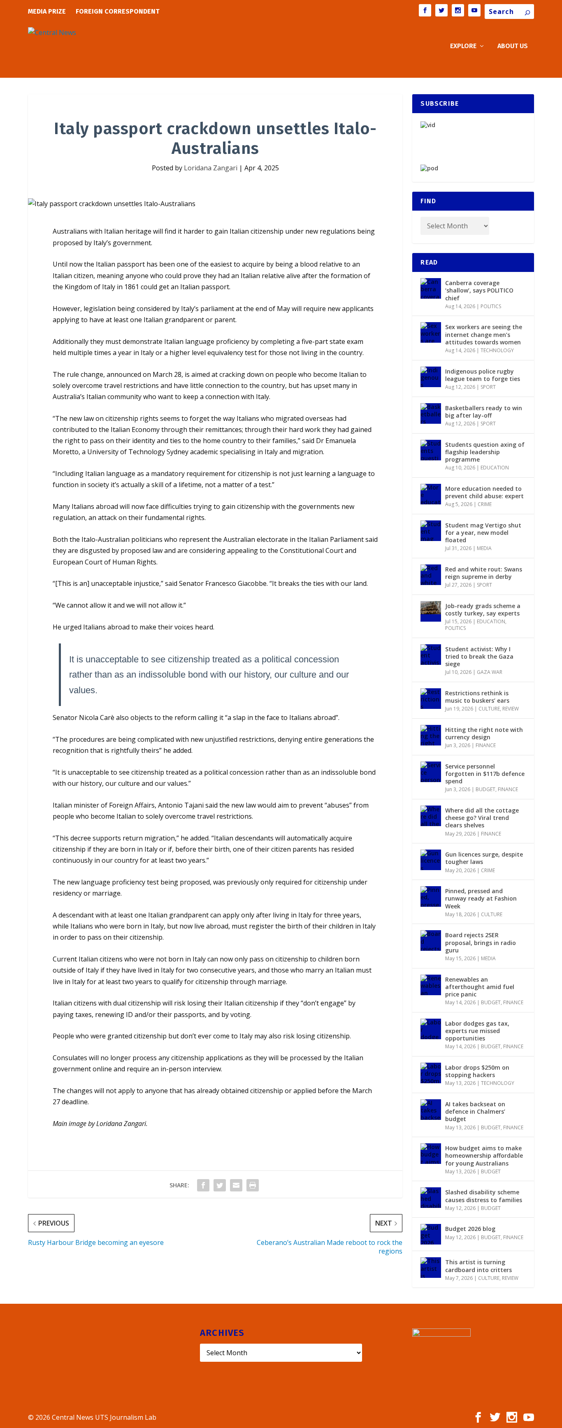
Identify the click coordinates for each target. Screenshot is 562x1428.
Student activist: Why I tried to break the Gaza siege (479, 656)
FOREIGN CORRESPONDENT (118, 11)
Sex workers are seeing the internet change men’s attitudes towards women (483, 334)
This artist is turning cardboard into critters (478, 1265)
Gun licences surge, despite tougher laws (484, 858)
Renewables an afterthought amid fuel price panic (479, 986)
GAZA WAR (489, 672)
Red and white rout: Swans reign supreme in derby (483, 572)
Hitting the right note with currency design (484, 733)
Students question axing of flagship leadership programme (485, 452)
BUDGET (485, 789)
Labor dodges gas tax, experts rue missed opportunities (477, 1030)
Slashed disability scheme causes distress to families (483, 1195)
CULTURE (489, 708)
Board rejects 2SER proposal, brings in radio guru (480, 942)
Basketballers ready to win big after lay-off (483, 411)
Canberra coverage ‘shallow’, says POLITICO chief (479, 290)
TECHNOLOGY (497, 350)
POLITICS (491, 306)
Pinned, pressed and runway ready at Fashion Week (481, 898)
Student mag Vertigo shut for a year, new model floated (483, 532)
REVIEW (510, 708)
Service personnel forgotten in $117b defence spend (485, 773)
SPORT (488, 386)
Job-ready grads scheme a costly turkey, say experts (482, 609)
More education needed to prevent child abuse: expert (484, 492)
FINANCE (486, 745)
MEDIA (484, 548)
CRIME (485, 504)
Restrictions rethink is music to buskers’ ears (477, 696)
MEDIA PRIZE (47, 11)
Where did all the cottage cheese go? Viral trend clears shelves (482, 817)
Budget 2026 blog (470, 1229)
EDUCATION (495, 467)
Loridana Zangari (210, 167)
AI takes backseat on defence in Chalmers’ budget (475, 1111)
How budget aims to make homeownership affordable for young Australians (484, 1155)
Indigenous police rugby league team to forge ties (482, 375)
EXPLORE (463, 46)
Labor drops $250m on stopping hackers (477, 1071)
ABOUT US (512, 46)
